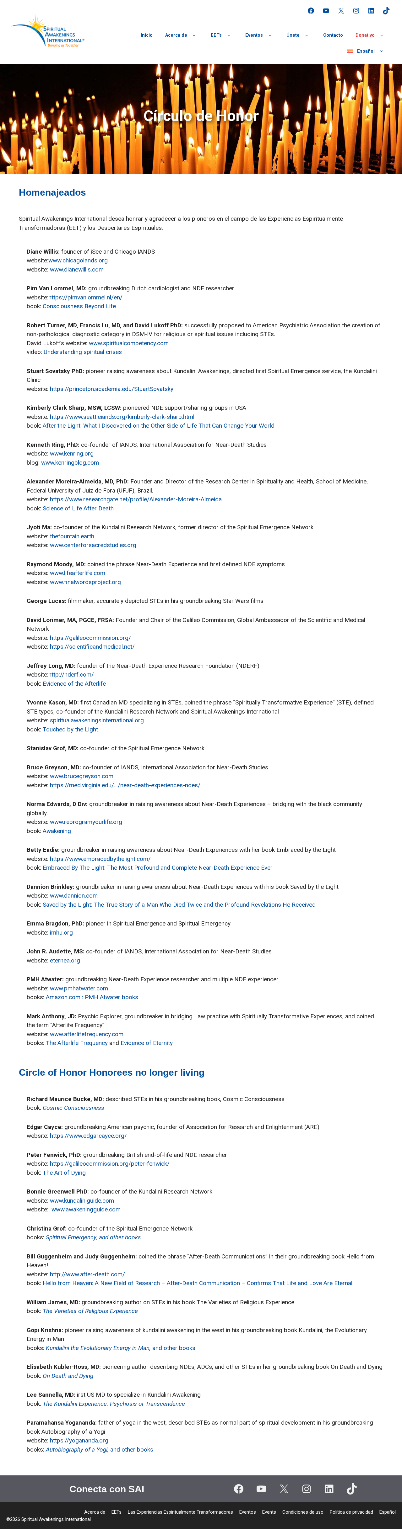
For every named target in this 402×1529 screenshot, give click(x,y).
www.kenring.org (72, 453)
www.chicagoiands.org (78, 260)
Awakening (57, 831)
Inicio (147, 35)
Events (269, 1512)
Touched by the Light (70, 729)
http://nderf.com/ (71, 674)
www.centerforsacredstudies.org (93, 545)
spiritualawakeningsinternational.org (97, 720)
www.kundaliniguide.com (82, 1200)
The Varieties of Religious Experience (90, 1311)
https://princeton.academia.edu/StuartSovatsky (111, 389)
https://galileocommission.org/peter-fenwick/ (110, 1163)
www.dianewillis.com (77, 269)
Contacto (333, 35)
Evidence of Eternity (147, 1043)
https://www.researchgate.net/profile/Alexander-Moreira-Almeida (136, 499)
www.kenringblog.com (70, 462)
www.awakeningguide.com (86, 1209)
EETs (216, 35)
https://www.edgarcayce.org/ (88, 1135)
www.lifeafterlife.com (77, 573)
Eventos (254, 35)
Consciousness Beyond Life (79, 306)
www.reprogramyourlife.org (86, 821)
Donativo (365, 35)
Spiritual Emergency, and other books (93, 1237)
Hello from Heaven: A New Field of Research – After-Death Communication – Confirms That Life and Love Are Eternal (197, 1283)
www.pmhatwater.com (79, 988)
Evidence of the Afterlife (74, 683)
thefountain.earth (72, 536)
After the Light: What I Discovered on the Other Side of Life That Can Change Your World (158, 425)
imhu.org (61, 932)
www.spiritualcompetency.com (129, 343)
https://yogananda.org (79, 1440)
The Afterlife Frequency (77, 1043)
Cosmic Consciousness (73, 1107)
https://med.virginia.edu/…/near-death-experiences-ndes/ (125, 785)
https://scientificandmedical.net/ (92, 646)
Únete (293, 35)
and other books (173, 1348)
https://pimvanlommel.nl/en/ (85, 297)
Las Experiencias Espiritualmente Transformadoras (180, 1512)
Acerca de (176, 35)
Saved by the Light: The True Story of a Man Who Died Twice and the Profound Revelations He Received (179, 904)
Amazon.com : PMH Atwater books (92, 997)
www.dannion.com (74, 895)
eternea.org (65, 960)
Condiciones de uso (302, 1512)
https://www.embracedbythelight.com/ (100, 858)
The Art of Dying (64, 1172)
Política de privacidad (351, 1512)
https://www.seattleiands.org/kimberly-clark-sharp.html (122, 416)
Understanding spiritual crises (83, 352)
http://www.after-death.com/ (87, 1274)
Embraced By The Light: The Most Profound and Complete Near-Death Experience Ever (158, 867)
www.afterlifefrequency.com (86, 1034)
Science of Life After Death (78, 508)
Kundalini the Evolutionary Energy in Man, (99, 1348)
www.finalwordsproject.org (85, 582)
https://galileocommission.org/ (90, 637)
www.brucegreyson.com (81, 776)
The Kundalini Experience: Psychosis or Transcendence (114, 1403)
